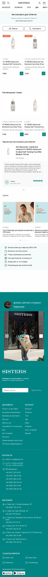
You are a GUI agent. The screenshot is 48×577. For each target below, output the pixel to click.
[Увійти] (39, 2)
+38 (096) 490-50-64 (14, 489)
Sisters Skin (32, 558)
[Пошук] (8, 2)
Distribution (9, 562)
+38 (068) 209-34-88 (13, 535)
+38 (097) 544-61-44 (13, 529)
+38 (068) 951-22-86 (13, 485)
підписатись (36, 390)
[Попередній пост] (7, 336)
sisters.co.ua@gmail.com (14, 459)
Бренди (28, 433)
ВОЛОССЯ (6, 7)
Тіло (26, 416)
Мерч (27, 423)
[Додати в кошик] (21, 73)
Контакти (5, 437)
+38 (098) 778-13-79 (13, 507)
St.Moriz (5, 59)
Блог (4, 430)
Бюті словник (7, 433)
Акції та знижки (31, 430)
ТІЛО (29, 7)
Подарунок (7, 36)
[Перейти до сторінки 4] (24, 240)
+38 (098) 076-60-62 (13, 542)
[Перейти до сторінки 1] (20, 240)
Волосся (28, 409)
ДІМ (37, 7)
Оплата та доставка (10, 409)
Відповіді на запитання (11, 416)
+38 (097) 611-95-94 (12, 514)
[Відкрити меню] (3, 2)
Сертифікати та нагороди (12, 426)
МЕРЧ (45, 7)
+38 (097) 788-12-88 (13, 476)
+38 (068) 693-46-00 (14, 482)
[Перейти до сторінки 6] (27, 240)
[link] (44, 2)
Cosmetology (33, 562)
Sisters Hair (9, 558)
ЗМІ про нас (6, 423)
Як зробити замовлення (11, 412)
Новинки (28, 426)
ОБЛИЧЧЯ (18, 7)
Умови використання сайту (12, 440)
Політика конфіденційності (12, 444)
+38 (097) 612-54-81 (13, 472)
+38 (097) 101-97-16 (12, 522)
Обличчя (28, 412)
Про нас (5, 419)
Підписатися (19, 307)
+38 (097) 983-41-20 (13, 479)
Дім (26, 419)
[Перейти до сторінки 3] (23, 240)
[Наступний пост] (41, 336)
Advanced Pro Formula (38, 59)
